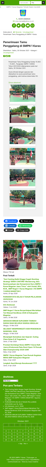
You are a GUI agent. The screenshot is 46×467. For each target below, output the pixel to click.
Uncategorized (28, 32)
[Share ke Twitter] (7, 56)
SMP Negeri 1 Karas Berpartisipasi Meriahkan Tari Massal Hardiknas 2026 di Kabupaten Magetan (22, 312)
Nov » (26, 443)
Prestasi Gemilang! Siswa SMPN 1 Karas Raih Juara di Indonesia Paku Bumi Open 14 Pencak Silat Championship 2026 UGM (22, 347)
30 (34, 440)
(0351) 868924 (24, 19)
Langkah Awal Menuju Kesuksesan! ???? (20, 363)
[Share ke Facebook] (4, 56)
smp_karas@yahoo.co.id (24, 21)
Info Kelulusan (9, 305)
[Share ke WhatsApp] (9, 56)
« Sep (20, 443)
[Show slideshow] (15, 82)
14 (23, 434)
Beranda (18, 32)
